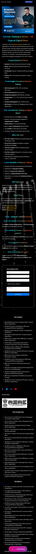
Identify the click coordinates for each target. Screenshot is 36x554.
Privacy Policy (6, 394)
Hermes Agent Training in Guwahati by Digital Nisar (18, 532)
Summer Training (17, 44)
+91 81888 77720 (11, 206)
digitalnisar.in (10, 209)
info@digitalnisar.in (10, 208)
